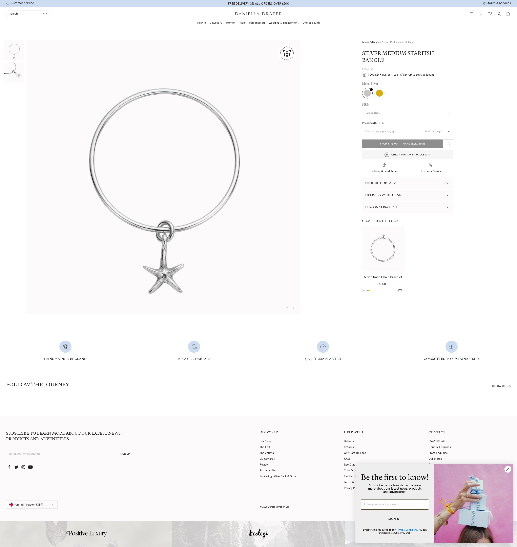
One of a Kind (311, 22)
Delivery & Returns (383, 195)
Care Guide (351, 470)
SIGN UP (125, 454)
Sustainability (267, 470)
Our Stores (435, 458)
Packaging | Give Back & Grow (278, 476)
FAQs (347, 458)
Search (13, 13)
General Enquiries (440, 447)
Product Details (380, 183)
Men (242, 22)
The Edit (265, 447)
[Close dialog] (507, 469)
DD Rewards (267, 458)
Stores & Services (499, 3)
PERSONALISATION (381, 207)
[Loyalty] (481, 14)
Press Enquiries (438, 453)
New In (201, 22)
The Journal (267, 453)
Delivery (349, 441)
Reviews (265, 464)
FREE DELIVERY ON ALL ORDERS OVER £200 (258, 3)
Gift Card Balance (355, 453)
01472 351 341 (437, 441)
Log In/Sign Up (402, 74)
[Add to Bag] (400, 290)
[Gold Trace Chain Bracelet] (368, 290)
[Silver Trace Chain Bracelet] (383, 248)
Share (365, 69)
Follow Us (498, 386)
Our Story (265, 441)
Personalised (257, 22)
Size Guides (351, 464)
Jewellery (216, 22)
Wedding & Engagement (283, 22)
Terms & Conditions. (407, 530)
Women (230, 22)
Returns (349, 447)
